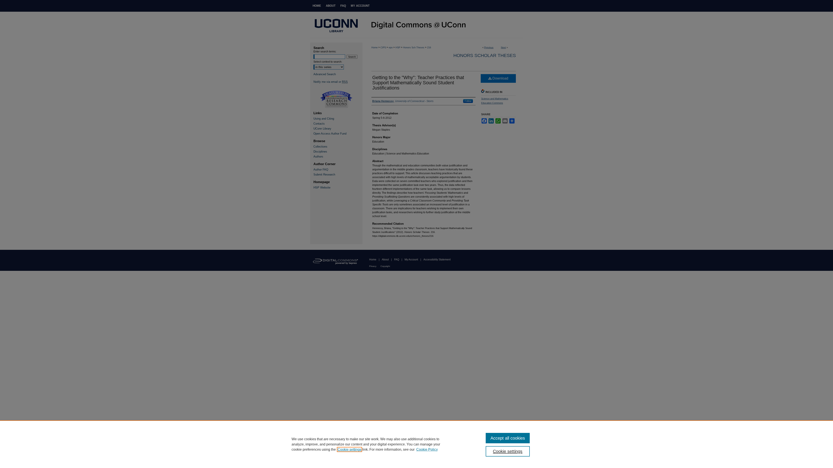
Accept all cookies (507, 438)
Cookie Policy (427, 449)
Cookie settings (349, 449)
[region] (416, 444)
